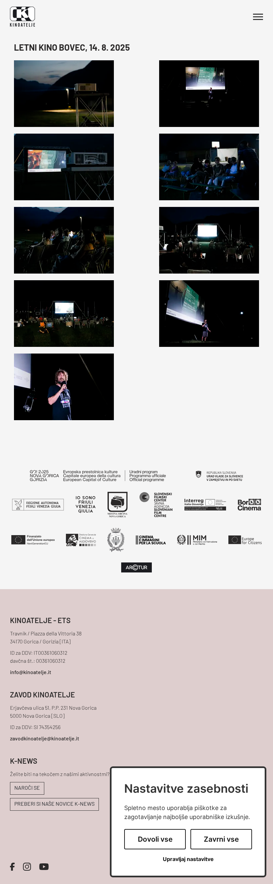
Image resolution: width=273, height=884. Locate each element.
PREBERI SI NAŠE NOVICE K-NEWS (54, 804)
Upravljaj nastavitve (188, 859)
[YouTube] (44, 867)
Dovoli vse (155, 839)
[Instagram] (27, 867)
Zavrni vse (221, 839)
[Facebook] (12, 867)
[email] (136, 673)
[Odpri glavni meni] (258, 17)
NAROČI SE (27, 788)
